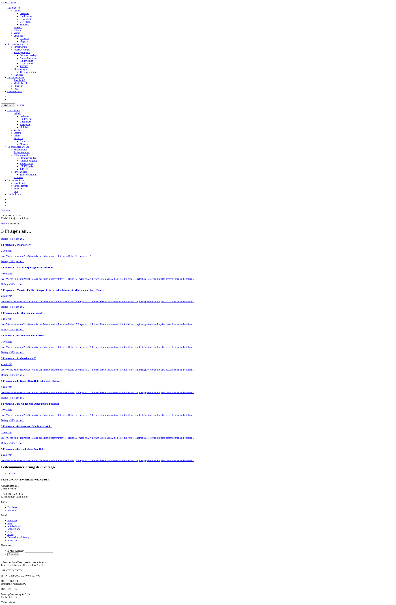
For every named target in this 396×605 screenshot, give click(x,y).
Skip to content (8, 2)
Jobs (16, 88)
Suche (10, 534)
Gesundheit (25, 19)
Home (4, 223)
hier (43, 565)
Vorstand (18, 27)
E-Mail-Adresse (15, 550)
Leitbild (17, 10)
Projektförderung (22, 49)
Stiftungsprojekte (22, 52)
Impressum (12, 540)
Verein (17, 33)
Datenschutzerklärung (18, 537)
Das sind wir (13, 8)
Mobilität (24, 24)
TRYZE (24, 66)
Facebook (12, 507)
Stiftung (17, 30)
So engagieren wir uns (18, 44)
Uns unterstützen (15, 77)
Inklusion (24, 13)
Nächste (11, 473)
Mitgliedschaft (21, 83)
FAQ (9, 531)
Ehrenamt (18, 86)
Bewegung (25, 21)
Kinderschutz (26, 60)
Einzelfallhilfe (20, 47)
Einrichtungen (20, 69)
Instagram (12, 510)
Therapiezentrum (28, 72)
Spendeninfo (20, 80)
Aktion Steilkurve (28, 58)
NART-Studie (26, 63)
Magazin (24, 41)
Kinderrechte (26, 16)
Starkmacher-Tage (29, 55)
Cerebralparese (14, 91)
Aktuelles (24, 38)
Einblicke (18, 35)
